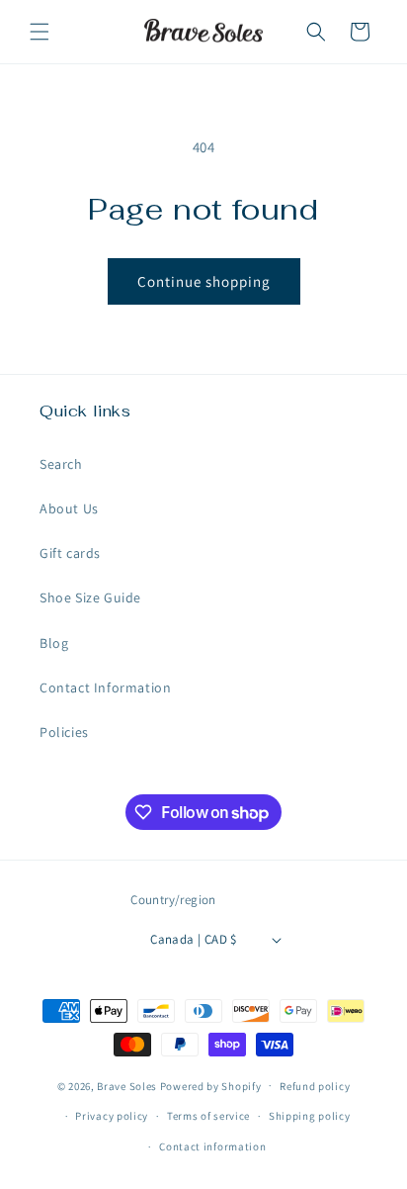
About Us (69, 508)
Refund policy (315, 1086)
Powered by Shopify (211, 1085)
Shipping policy (310, 1116)
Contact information (212, 1146)
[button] (39, 31)
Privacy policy (111, 1116)
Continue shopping (204, 281)
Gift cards (70, 553)
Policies (64, 732)
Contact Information (105, 687)
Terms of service (208, 1116)
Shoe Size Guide (90, 597)
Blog (54, 643)
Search (61, 464)
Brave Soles (127, 1085)
